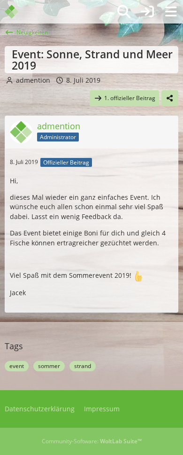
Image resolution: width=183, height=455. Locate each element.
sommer (49, 366)
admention (33, 80)
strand (82, 366)
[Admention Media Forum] (17, 11)
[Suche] (123, 11)
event (16, 366)
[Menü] (170, 11)
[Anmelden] (147, 12)
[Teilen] (169, 98)
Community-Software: (92, 441)
